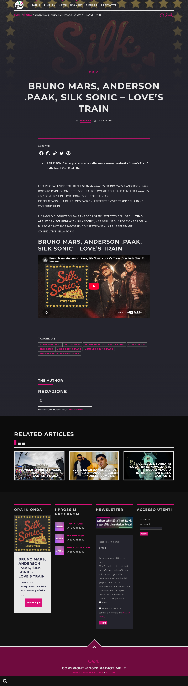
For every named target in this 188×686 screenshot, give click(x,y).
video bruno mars (69, 349)
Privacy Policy (93, 672)
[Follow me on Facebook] (41, 401)
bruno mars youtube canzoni (105, 344)
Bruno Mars (73, 344)
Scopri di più (39, 465)
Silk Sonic (46, 349)
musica (27, 14)
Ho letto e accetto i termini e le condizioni (114, 612)
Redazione (85, 120)
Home (17, 14)
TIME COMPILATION (78, 547)
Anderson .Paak (50, 344)
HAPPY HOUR (75, 523)
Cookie (110, 672)
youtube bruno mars (99, 349)
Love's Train (136, 344)
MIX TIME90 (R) (76, 535)
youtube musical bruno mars (59, 353)
